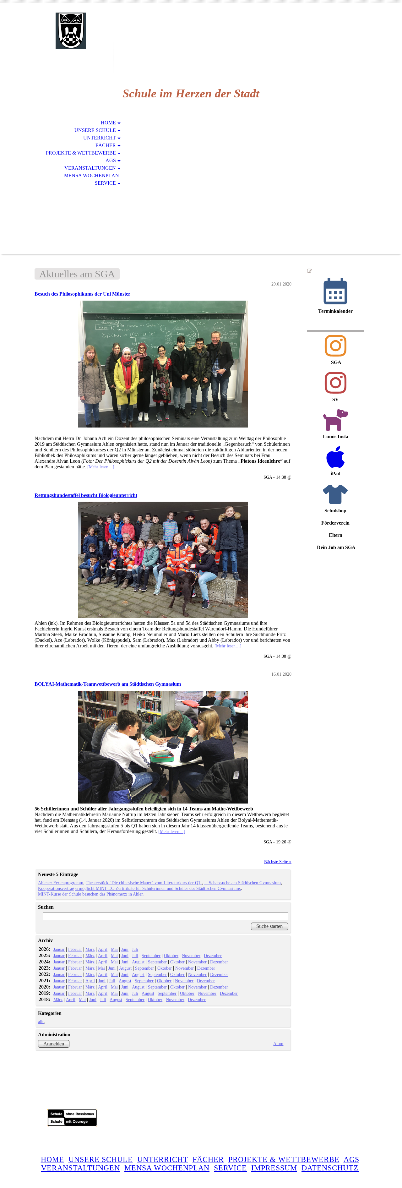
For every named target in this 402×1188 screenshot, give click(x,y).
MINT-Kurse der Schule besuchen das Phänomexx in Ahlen (91, 893)
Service (105, 183)
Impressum (274, 1168)
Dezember (213, 955)
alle (41, 1021)
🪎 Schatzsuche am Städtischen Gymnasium (242, 882)
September (151, 955)
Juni (124, 949)
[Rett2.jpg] (163, 560)
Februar (75, 949)
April (102, 949)
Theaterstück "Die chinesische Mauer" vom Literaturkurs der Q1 (144, 882)
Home (108, 122)
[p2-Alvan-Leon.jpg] (163, 364)
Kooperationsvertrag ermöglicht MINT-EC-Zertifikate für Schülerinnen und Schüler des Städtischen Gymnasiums (139, 888)
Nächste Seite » (277, 861)
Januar (59, 949)
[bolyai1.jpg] (163, 747)
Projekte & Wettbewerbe (81, 152)
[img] (70, 31)
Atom (278, 1043)
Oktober (171, 955)
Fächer (105, 145)
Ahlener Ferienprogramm (60, 882)
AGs (111, 160)
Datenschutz (330, 1168)
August (138, 961)
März (90, 949)
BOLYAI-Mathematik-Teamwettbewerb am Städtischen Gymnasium (108, 684)
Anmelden (53, 1043)
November (191, 955)
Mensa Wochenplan (91, 175)
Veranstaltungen (90, 168)
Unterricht (99, 137)
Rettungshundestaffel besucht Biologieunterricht (86, 495)
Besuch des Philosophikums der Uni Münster (82, 294)
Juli (135, 949)
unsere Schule (100, 1159)
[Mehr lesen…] (100, 466)
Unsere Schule (95, 130)
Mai (114, 949)
